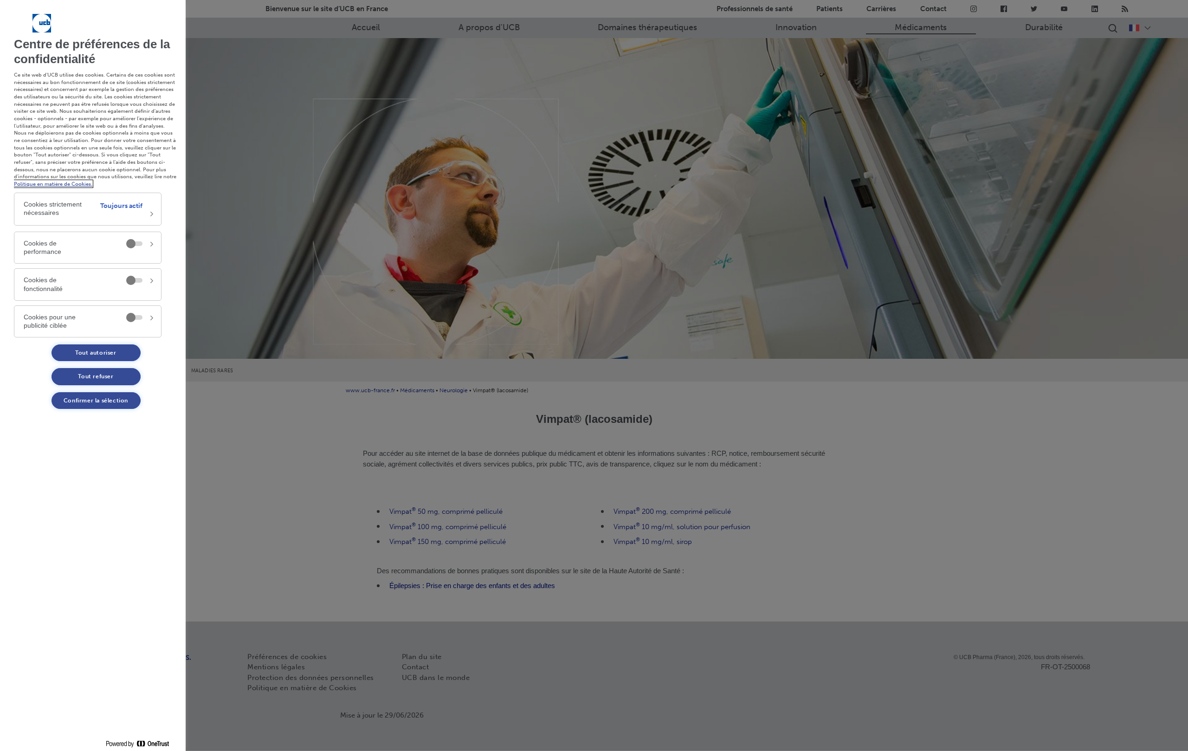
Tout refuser (95, 376)
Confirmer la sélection (96, 400)
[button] (87, 209)
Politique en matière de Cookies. (53, 184)
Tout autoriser (95, 353)
